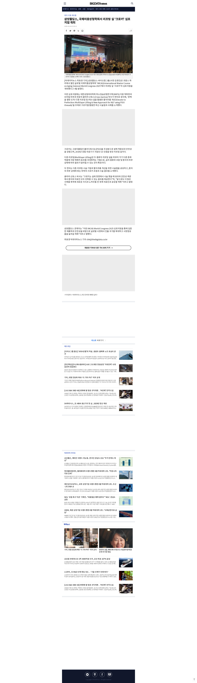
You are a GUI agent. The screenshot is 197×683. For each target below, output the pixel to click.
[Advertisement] (98, 127)
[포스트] (94, 674)
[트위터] (70, 31)
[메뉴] (65, 3)
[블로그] (87, 674)
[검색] (132, 3)
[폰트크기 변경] (131, 31)
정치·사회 (99, 9)
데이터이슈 (73, 9)
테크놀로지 (90, 9)
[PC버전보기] (109, 674)
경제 (79, 9)
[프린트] (82, 31)
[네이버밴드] (78, 31)
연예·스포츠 (106, 9)
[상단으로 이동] (194, 679)
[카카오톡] (74, 31)
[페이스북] (66, 31)
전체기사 (66, 9)
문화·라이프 (114, 9)
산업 (84, 9)
